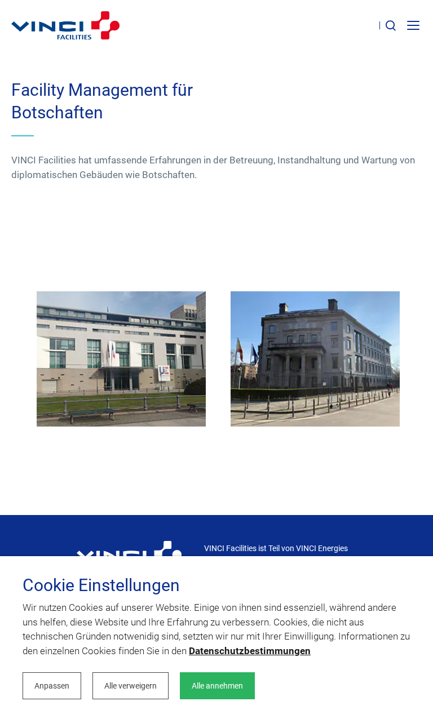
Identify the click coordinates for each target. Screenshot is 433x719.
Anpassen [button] (51, 685)
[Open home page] (65, 25)
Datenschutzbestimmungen (250, 650)
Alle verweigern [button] (130, 685)
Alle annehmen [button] (217, 685)
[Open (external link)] (129, 555)
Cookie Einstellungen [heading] (101, 585)
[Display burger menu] (414, 25)
